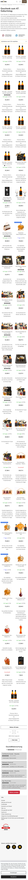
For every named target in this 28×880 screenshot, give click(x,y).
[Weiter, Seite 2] (14, 732)
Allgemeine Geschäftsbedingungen (9, 816)
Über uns (3, 808)
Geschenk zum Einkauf (6, 806)
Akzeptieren (13, 877)
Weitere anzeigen (14, 792)
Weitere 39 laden (14, 727)
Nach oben (15, 740)
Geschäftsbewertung (14, 747)
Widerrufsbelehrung (6, 814)
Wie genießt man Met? (6, 810)
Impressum (4, 812)
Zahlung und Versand (6, 802)
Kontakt (3, 800)
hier (7, 869)
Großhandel (4, 804)
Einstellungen (13, 872)
